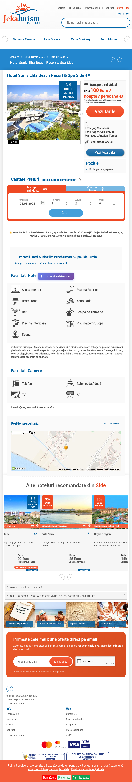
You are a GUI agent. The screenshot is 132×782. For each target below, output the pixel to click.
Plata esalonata (74, 729)
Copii (101, 199)
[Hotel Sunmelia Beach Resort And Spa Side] (119, 59)
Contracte (71, 713)
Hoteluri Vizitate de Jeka (50, 623)
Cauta (66, 212)
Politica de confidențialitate (87, 769)
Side (101, 485)
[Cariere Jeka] (112, 615)
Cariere (61, 7)
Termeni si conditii (16, 703)
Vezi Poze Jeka (105, 152)
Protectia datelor (75, 719)
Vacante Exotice (24, 39)
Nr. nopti (56, 199)
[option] (24, 39)
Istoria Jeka (12, 719)
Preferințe (64, 777)
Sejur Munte (108, 39)
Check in (23, 199)
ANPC (69, 735)
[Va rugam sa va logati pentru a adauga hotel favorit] (66, 105)
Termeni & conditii (93, 7)
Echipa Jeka (74, 7)
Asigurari (71, 724)
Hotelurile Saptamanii (18, 623)
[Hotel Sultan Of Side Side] (113, 59)
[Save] (81, 179)
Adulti (78, 199)
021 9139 (123, 13)
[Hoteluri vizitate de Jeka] (50, 615)
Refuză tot (49, 777)
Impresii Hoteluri (77, 623)
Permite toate (81, 777)
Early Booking (80, 39)
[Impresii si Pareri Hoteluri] (81, 615)
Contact (109, 7)
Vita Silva (66, 534)
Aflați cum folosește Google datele (48, 769)
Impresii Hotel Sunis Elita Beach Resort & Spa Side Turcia (58, 257)
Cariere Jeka (107, 623)
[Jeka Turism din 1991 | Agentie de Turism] (21, 23)
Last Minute (52, 39)
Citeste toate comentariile (54, 263)
